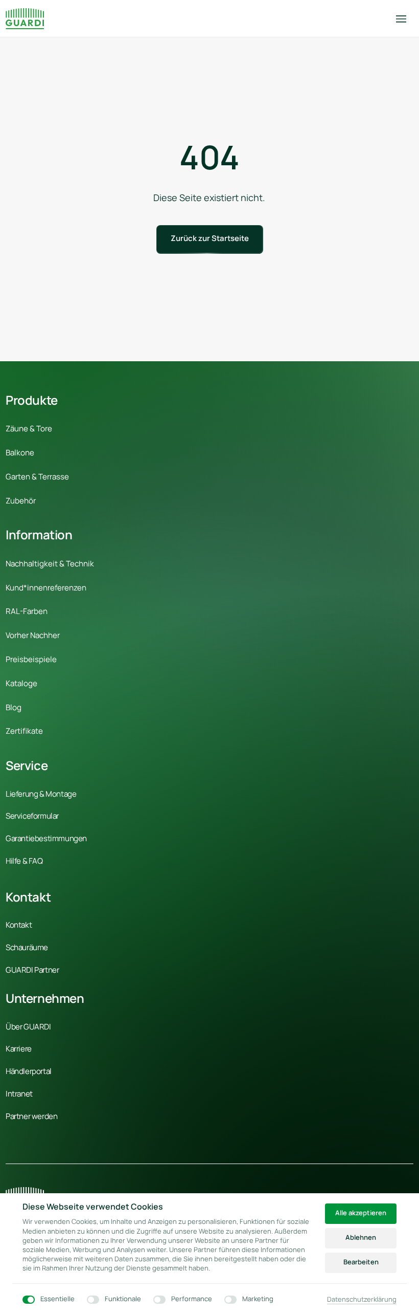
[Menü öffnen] (404, 19)
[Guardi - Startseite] (25, 18)
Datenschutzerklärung (362, 1300)
